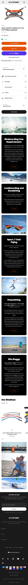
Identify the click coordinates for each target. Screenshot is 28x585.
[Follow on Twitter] (8, 558)
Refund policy (5, 579)
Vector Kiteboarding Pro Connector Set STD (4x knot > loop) (12, 433)
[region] (14, 13)
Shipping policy (22, 579)
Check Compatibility (14, 43)
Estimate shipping (7, 60)
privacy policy (20, 512)
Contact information (11, 582)
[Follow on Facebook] (2, 558)
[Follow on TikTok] (23, 558)
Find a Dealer (14, 112)
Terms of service (16, 579)
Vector (2, 25)
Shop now (14, 208)
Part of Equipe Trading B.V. (14, 575)
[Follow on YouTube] (18, 558)
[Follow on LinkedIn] (2, 563)
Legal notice (18, 582)
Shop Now (14, 166)
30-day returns (18, 60)
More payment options (14, 57)
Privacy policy (11, 579)
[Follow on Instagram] (13, 558)
